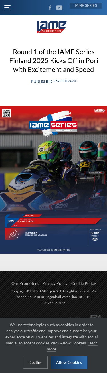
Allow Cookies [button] (69, 362)
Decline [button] (35, 362)
